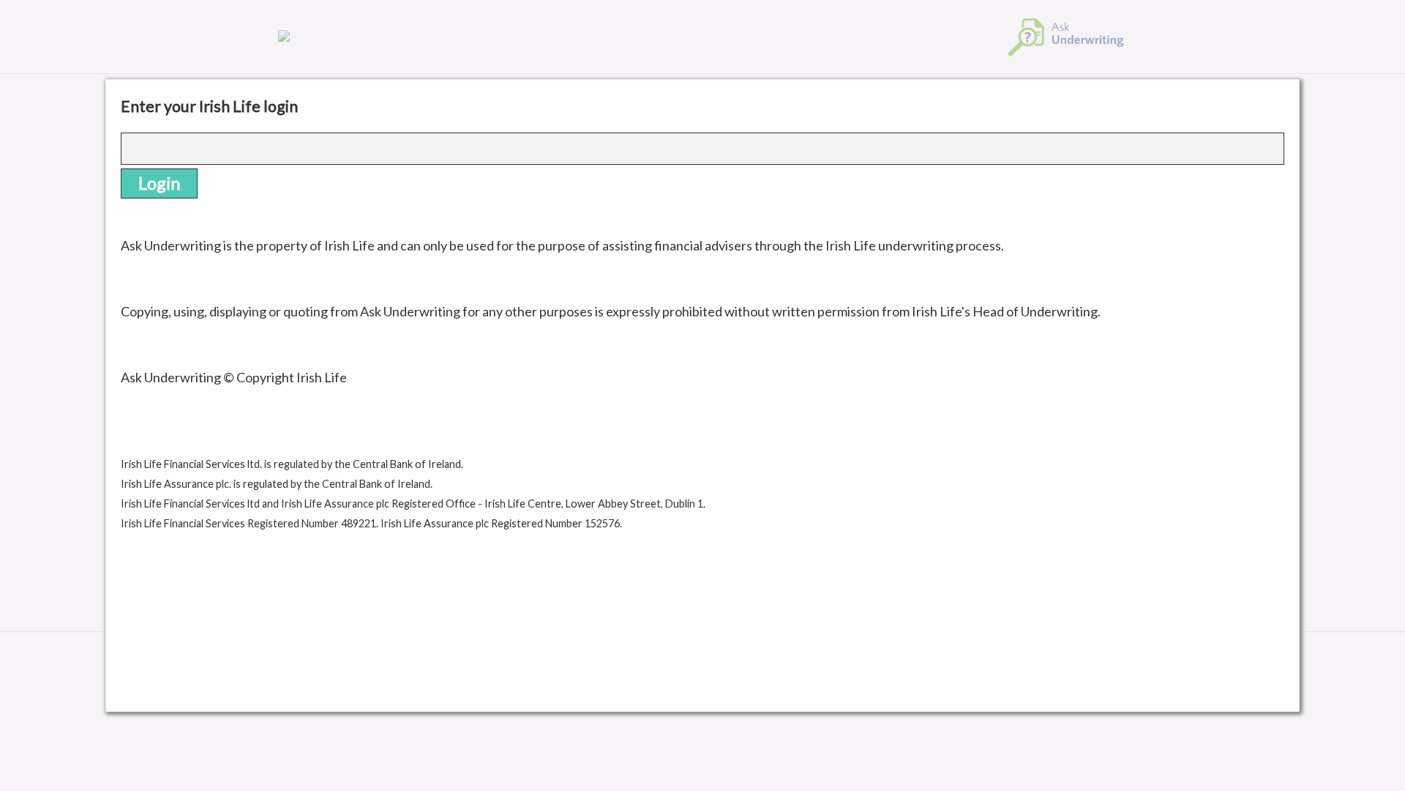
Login (159, 183)
